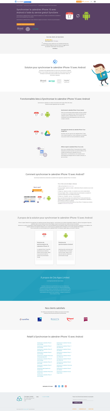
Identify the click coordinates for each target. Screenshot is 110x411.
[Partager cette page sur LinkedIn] (62, 386)
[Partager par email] (66, 386)
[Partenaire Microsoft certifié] (20, 29)
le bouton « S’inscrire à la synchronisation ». (51, 19)
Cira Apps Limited (25, 409)
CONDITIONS (90, 409)
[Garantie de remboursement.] (28, 29)
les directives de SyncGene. (67, 203)
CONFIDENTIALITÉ (82, 409)
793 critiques (55, 41)
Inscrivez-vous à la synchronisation (25, 24)
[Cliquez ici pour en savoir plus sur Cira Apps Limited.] (19, 401)
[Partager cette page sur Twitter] (59, 386)
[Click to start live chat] (86, 2)
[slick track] (24, 319)
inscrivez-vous (70, 186)
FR (91, 1)
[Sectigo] (35, 29)
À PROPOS (74, 409)
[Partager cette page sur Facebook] (56, 386)
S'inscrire (79, 1)
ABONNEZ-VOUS (77, 402)
